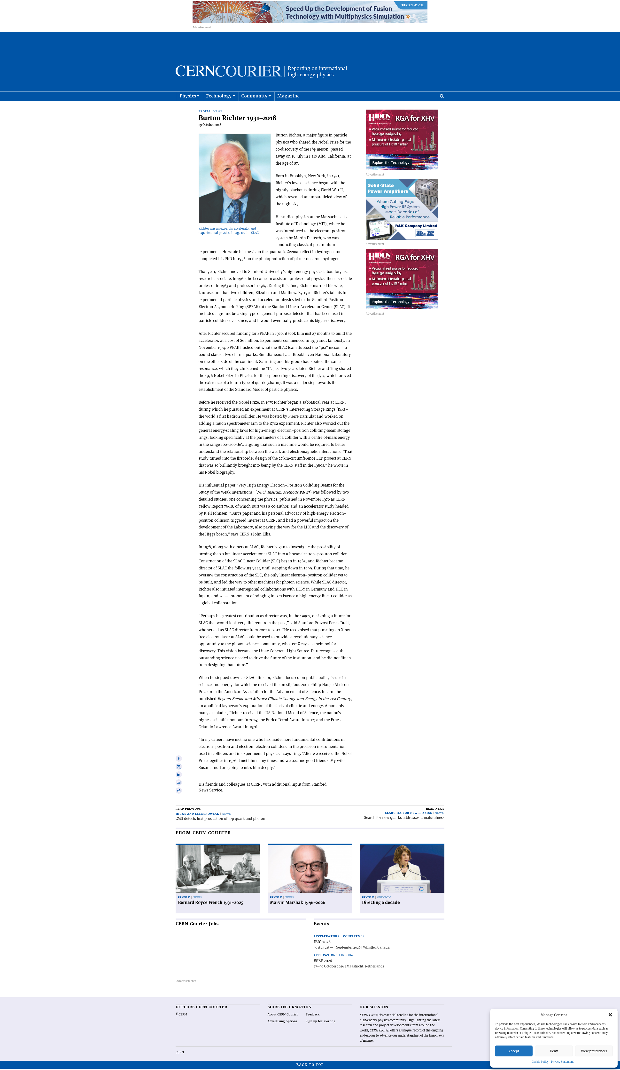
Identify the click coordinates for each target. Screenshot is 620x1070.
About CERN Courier (283, 1014)
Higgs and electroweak (197, 814)
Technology (219, 96)
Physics (187, 96)
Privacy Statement (562, 1061)
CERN (180, 1052)
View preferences (594, 1051)
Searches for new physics (408, 813)
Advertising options (282, 1021)
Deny (554, 1051)
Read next (435, 809)
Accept (513, 1051)
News (218, 111)
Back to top (310, 1064)
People (205, 111)
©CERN (181, 1014)
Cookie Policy (540, 1061)
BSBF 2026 (323, 960)
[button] (610, 1014)
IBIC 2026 (322, 941)
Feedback (312, 1014)
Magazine (288, 96)
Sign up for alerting (320, 1021)
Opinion (384, 897)
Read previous (188, 809)
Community (254, 96)
